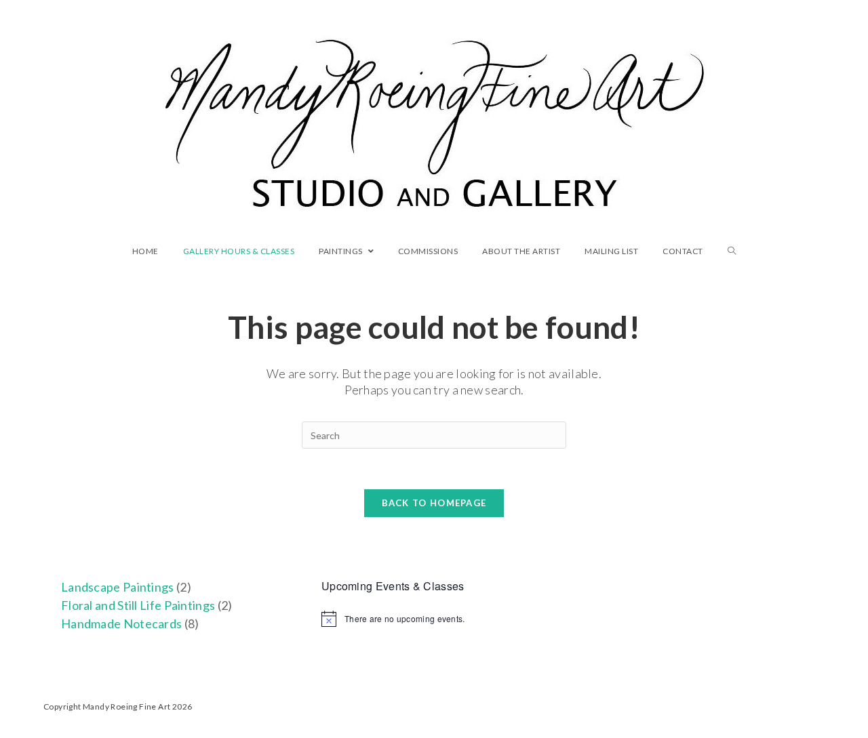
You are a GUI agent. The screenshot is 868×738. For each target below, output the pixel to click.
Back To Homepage (434, 502)
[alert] (434, 619)
